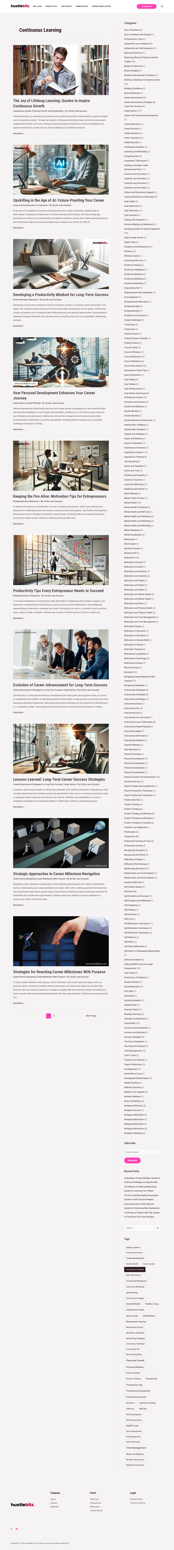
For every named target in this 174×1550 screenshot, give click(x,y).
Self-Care (37, 6)
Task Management (133, 1437)
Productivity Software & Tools (137, 841)
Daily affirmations (133, 1275)
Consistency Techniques (135, 161)
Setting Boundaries (132, 959)
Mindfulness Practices (136, 1322)
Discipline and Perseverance (136, 247)
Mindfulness (149, 1316)
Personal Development (134, 758)
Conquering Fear (131, 156)
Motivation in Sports (133, 644)
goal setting (132, 1292)
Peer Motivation (131, 749)
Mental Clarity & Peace (134, 498)
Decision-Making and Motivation (138, 224)
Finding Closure (131, 334)
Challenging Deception (134, 147)
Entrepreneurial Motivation (136, 301)
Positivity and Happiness (135, 827)
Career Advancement (133, 97)
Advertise (54, 1506)
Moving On (129, 672)
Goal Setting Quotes (133, 388)
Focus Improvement (133, 366)
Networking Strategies (135, 1338)
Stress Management (134, 1431)
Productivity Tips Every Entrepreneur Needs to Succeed (58, 590)
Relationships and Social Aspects (139, 873)
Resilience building (148, 1403)
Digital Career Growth (133, 237)
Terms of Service (137, 1503)
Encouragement (131, 297)
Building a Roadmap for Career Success (142, 80)
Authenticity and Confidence (136, 43)
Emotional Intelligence (134, 269)
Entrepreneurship (20, 501)
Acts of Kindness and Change (137, 34)
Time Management (132, 1051)
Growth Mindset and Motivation (138, 420)
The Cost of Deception (134, 1041)
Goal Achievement (132, 375)
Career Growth (132, 1264)
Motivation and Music (134, 603)
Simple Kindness (131, 982)
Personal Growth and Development (47, 111)
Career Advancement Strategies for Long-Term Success (38, 690)
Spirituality (129, 996)
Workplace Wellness (133, 1133)
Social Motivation (132, 986)
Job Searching (130, 461)
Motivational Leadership (135, 654)
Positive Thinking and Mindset (137, 813)
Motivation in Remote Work (136, 640)
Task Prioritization (133, 1442)
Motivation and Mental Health (137, 594)
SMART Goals (132, 1426)
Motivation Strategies (135, 1333)
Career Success (149, 1264)
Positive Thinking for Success (137, 823)
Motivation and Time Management (139, 617)
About (53, 1499)
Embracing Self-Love (133, 260)
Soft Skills (128, 991)
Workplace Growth (132, 1110)
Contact (53, 1503)
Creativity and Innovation (135, 174)
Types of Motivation (133, 1064)
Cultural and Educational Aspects (139, 192)
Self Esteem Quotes (133, 887)
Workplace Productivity (135, 1465)
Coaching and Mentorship (135, 151)
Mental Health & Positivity (135, 507)
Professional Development (138, 1391)
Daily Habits (129, 201)
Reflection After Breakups (135, 864)
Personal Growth (135, 1360)
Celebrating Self (131, 142)
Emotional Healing (132, 265)
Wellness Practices (132, 1087)
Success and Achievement (136, 1028)
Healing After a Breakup (134, 425)
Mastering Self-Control (134, 489)
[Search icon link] (162, 6)
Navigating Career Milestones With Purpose (45, 879)
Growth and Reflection (134, 406)
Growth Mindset (20, 299)
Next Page (92, 1015)
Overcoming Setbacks (134, 740)
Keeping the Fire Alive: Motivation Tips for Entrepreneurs (59, 496)
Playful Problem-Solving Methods (139, 786)
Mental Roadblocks (133, 535)
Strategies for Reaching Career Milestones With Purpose (59, 971)
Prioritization (130, 832)
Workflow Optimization (135, 1460)
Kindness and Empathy (134, 475)
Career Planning (131, 128)
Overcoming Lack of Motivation (138, 722)
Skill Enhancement (134, 1420)
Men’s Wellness (131, 493)
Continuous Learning (135, 1269)
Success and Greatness (134, 1032)
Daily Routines (130, 215)
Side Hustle (129, 973)
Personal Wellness (135, 1367)
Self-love (130, 1409)
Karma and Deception (134, 466)
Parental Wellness (132, 745)
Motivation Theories (133, 649)
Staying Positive (131, 1009)
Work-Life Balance (135, 1454)
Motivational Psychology (135, 658)
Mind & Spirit (130, 544)
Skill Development (134, 1414)
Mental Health (130, 502)
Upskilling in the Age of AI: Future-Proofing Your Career (58, 200)
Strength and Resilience (134, 1018)
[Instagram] (12, 1529)
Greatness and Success (134, 402)
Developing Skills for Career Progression (142, 229)
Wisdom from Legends (134, 1092)
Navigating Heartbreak (134, 685)
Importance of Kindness (135, 448)
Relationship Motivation (135, 868)
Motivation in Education (37, 205)
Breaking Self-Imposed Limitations (139, 75)
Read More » (18, 133)
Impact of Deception (133, 443)
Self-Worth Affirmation (134, 946)
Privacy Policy (136, 1499)
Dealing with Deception (134, 220)
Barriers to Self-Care (133, 66)
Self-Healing (129, 910)
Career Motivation (132, 124)
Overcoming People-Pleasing (137, 726)
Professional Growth (133, 845)
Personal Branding (132, 754)
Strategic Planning (132, 1014)
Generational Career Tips (135, 370)
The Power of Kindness (134, 1046)
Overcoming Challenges (134, 690)
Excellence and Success (135, 315)
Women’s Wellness (132, 1096)
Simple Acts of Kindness (135, 977)
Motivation (66, 6)
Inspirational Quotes (101, 6)
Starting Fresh (130, 1005)
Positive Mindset (133, 1373)
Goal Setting (129, 379)
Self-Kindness (130, 914)
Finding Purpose (131, 343)
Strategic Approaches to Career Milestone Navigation (56, 873)
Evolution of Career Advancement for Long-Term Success (60, 685)
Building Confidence (133, 88)
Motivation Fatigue (132, 626)
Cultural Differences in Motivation (139, 197)
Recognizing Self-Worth (134, 855)
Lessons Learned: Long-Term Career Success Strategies (59, 779)
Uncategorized (130, 1069)
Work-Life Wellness (132, 1101)
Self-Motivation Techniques (136, 923)
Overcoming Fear (131, 708)
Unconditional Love (133, 1073)
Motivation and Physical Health (138, 608)
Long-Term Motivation (134, 484)
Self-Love (128, 919)
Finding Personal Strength (136, 338)
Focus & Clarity (131, 347)
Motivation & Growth (133, 562)
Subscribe (132, 1160)
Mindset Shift (130, 553)
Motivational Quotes (133, 663)
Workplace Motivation (134, 1115)
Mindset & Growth (132, 548)
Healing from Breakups (134, 434)
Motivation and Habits (134, 580)
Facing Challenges (132, 320)
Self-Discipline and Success (136, 896)
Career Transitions (132, 138)
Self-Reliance (130, 937)
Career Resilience (131, 133)
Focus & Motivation (133, 356)
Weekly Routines (131, 1083)
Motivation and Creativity (135, 571)
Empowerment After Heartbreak (138, 292)
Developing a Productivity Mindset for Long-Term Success (61, 294)
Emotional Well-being (133, 283)
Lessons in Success (133, 480)
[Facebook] (17, 1529)
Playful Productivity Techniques (138, 791)
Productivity (51, 6)
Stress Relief (129, 1023)
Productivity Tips (134, 1385)
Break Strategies (131, 70)
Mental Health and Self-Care (136, 512)
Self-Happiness (131, 905)
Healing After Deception (134, 429)
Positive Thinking (132, 804)
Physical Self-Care (132, 781)
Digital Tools (130, 242)
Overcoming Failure (133, 703)
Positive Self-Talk (132, 800)
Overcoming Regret (132, 731)
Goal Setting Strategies (135, 1298)
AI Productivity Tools (133, 39)
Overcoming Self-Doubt (134, 736)
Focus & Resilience (132, 361)
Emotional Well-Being (133, 279)
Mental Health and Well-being (137, 516)
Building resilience (133, 1247)
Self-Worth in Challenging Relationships (142, 951)
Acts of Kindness (131, 30)
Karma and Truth (131, 470)
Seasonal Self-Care (132, 882)
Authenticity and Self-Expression (138, 48)
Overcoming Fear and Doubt (136, 717)
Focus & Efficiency (132, 352)
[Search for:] (142, 1228)
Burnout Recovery (132, 93)
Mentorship (129, 539)
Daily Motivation (131, 206)
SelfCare (143, 1409)
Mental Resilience (132, 530)
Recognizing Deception (134, 850)
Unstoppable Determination (136, 1078)
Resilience (130, 1403)
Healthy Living (151, 1304)
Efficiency (128, 251)
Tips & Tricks (130, 1055)
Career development (135, 1258)
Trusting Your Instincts (134, 1060)
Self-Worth (129, 942)
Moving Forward (131, 667)
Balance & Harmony (133, 53)
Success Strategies (132, 1037)
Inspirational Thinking (134, 457)
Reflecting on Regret (133, 859)
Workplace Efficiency (133, 1105)
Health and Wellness (133, 438)
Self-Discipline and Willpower (137, 900)
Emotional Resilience (133, 274)
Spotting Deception (132, 1000)
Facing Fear (129, 324)
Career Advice (82, 6)
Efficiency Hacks (131, 256)
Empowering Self (131, 288)
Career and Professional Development (141, 115)
